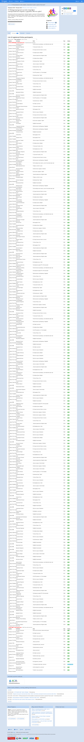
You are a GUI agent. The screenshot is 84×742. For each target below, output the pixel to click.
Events (11, 1)
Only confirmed (17, 39)
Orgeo (14, 732)
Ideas (22, 729)
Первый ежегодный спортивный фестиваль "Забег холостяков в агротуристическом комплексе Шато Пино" (34, 693)
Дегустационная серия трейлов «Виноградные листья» (23, 699)
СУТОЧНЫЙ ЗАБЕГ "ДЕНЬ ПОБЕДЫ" (21, 692)
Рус (82, 1)
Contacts (28, 729)
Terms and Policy (24, 734)
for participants (12, 718)
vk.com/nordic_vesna (52, 24)
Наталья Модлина (51, 22)
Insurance (28, 33)
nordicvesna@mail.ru (52, 28)
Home (10, 729)
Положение (12, 24)
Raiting (17, 1)
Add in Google (68, 13)
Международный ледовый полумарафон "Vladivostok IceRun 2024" (26, 697)
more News (36, 724)
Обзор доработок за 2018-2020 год (39, 719)
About (22, 1)
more (10, 690)
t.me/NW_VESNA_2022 (52, 26)
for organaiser (21, 718)
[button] (77, 1)
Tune (75, 10)
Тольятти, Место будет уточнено (29, 7)
